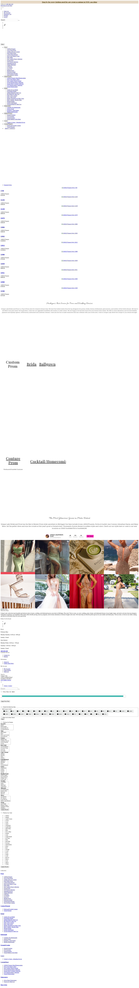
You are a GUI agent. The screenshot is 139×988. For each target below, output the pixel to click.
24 (91, 711)
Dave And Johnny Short (10, 966)
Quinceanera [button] (4, 977)
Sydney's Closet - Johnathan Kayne (13, 959)
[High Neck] (5, 785)
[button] (6, 47)
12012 (3, 245)
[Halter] (5, 784)
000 (6, 711)
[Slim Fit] (4, 793)
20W (14, 714)
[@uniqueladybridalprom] (47, 536)
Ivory (7, 852)
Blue (7, 830)
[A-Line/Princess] (4, 789)
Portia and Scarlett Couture (11, 909)
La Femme (6, 895)
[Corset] (6, 743)
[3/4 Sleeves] (5, 798)
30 (109, 711)
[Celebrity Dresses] (6, 741)
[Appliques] (4, 761)
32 (116, 711)
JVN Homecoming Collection (11, 972)
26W (37, 714)
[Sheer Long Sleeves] (5, 801)
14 (59, 711)
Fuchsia (7, 843)
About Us (6, 662)
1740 (2, 191)
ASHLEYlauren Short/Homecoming (13, 965)
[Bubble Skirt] (6, 739)
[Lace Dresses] (5, 736)
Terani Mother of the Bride (10, 952)
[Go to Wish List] (3, 7)
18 (72, 711)
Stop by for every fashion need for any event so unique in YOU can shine (69, 2)
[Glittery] (3, 754)
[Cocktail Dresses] (7, 729)
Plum (7, 846)
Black (7, 859)
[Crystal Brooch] (4, 765)
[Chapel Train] (4, 778)
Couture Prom (13, 460)
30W (52, 714)
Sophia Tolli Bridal (9, 930)
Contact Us (7, 655)
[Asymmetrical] (4, 776)
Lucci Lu (6, 897)
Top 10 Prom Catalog (9, 903)
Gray (7, 860)
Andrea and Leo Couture (10, 879)
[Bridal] (7, 725)
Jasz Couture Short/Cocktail (11, 968)
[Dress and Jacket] (5, 735)
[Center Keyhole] (6, 742)
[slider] (124, 696)
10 (47, 711)
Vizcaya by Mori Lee (9, 981)
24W (29, 714)
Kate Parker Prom (8, 881)
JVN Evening (7, 949)
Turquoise (8, 825)
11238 (3, 209)
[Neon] (3, 756)
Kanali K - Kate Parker (10, 940)
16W (130, 711)
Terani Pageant (7, 910)
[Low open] (5, 750)
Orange (7, 849)
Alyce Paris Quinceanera (10, 980)
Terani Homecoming (9, 974)
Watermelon (9, 844)
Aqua (7, 823)
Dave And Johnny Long (10, 884)
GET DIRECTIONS (6, 680)
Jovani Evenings (8, 948)
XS (75, 714)
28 (103, 711)
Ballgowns (48, 364)
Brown (7, 857)
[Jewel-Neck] (5, 786)
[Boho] (5, 733)
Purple (7, 833)
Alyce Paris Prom (8, 878)
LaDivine (6, 894)
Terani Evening (8, 951)
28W (44, 714)
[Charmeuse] (3, 768)
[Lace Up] (5, 749)
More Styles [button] (4, 985)
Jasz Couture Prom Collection (11, 887)
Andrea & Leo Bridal (9, 917)
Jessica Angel (7, 939)
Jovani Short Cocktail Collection (12, 971)
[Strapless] (5, 808)
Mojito (7, 817)
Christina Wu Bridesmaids (10, 937)
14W (122, 711)
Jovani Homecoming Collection (12, 969)
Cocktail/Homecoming (50, 461)
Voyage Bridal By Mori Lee (11, 931)
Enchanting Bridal (8, 918)
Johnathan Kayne (8, 891)
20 (78, 711)
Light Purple (9, 836)
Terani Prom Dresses (9, 901)
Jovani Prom (7, 888)
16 (65, 711)
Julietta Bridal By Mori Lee (11, 919)
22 (84, 711)
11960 (3, 282)
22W (21, 714)
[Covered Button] (5, 746)
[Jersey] (3, 772)
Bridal (32, 364)
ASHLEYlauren (8, 876)
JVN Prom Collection (9, 890)
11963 (3, 236)
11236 (3, 200)
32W (60, 714)
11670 (3, 218)
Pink (7, 840)
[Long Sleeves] (5, 799)
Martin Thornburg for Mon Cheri (12, 925)
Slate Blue (8, 828)
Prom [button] (2, 873)
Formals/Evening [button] (5, 945)
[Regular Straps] (5, 805)
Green (7, 820)
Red (7, 848)
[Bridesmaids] (7, 726)
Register (6, 15)
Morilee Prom (7, 898)
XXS (67, 714)
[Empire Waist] (4, 791)
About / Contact (8, 685)
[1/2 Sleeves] (5, 796)
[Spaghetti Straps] (5, 806)
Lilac (7, 835)
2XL (105, 714)
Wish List (6, 11)
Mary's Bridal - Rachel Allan (11, 927)
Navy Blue (8, 831)
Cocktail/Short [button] (5, 962)
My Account (7, 12)
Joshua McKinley (8, 892)
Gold (7, 856)
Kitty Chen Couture (9, 922)
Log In (5, 17)
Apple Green (9, 819)
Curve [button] (2, 956)
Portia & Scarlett (8, 900)
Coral (7, 851)
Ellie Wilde (6, 885)
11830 (3, 264)
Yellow (7, 815)
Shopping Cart (7, 14)
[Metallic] (3, 755)
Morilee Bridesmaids (9, 942)
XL (98, 714)
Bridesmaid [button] (4, 934)
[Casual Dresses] (7, 728)
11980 (3, 254)
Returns (6, 656)
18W (6, 714)
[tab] (69, 873)
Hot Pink (8, 841)
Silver (7, 862)
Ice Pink (8, 838)
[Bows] (4, 763)
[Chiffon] (3, 769)
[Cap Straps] (5, 804)
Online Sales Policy (9, 663)
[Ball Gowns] (5, 732)
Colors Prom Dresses (9, 882)
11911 (3, 273)
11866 (3, 227)
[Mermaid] (4, 792)
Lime (7, 822)
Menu (2, 44)
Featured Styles (8, 185)
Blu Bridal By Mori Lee (10, 921)
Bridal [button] (2, 913)
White (7, 864)
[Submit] (18, 20)
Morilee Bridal (7, 928)
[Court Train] (4, 779)
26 (97, 711)
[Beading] (4, 762)
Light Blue (8, 827)
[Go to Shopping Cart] (1, 7)
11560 (3, 291)
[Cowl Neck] (5, 782)
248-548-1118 (9, 4)
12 (53, 711)
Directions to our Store (6, 5)
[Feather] (3, 771)
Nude (7, 854)
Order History (7, 670)
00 (13, 711)
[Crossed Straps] (5, 748)
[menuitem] (71, 11)
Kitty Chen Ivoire (8, 924)
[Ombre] (3, 758)
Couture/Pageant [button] (5, 906)
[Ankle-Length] (4, 775)
